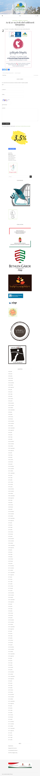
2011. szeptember (11, 728)
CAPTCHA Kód (4, 104)
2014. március (10, 667)
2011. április (10, 739)
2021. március (10, 482)
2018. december (11, 538)
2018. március (10, 558)
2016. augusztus (11, 601)
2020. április (10, 502)
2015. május (10, 635)
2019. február (10, 534)
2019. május (10, 527)
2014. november (11, 649)
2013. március (10, 689)
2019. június (10, 525)
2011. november (11, 723)
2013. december (11, 671)
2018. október (10, 543)
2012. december (11, 694)
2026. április (10, 375)
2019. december (11, 511)
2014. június (10, 660)
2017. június (10, 579)
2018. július (10, 549)
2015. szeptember (11, 626)
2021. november (11, 468)
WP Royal (11, 774)
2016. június (10, 606)
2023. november (11, 423)
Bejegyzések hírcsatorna (12, 748)
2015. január (10, 644)
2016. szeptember (11, 599)
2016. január (10, 617)
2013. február (10, 692)
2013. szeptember (11, 676)
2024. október (10, 407)
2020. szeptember (11, 495)
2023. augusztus (11, 430)
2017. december (11, 565)
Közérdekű (25, 20)
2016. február (10, 615)
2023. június (10, 434)
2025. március (10, 398)
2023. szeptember (11, 427)
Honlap (3, 94)
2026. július (10, 371)
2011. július (10, 732)
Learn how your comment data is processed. (22, 126)
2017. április (10, 583)
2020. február (10, 506)
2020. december (11, 488)
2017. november (11, 567)
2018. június (10, 552)
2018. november (11, 540)
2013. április (10, 687)
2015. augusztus (11, 628)
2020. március (10, 504)
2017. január (10, 590)
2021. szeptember (11, 473)
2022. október (10, 445)
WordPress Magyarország (12, 752)
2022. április (10, 457)
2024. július (10, 412)
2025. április (10, 396)
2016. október (10, 597)
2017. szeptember (11, 572)
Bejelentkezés (10, 745)
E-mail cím (4, 89)
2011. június (10, 735)
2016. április (10, 610)
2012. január (10, 719)
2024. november (11, 405)
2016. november (11, 595)
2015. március (10, 640)
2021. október (10, 470)
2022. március (10, 459)
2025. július (10, 389)
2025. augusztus (11, 387)
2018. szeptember (11, 545)
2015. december (11, 619)
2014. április (10, 665)
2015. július (10, 631)
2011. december (11, 721)
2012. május (10, 710)
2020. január (10, 509)
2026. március (10, 378)
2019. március (10, 531)
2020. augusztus (11, 497)
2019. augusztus (11, 520)
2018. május (10, 554)
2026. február (10, 380)
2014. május (10, 662)
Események (20, 20)
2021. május (10, 477)
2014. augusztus (11, 656)
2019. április (10, 529)
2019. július (10, 522)
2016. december (11, 592)
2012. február (10, 717)
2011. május (10, 737)
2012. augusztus (11, 703)
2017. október (10, 570)
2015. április (10, 637)
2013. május (10, 685)
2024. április (10, 414)
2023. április (10, 439)
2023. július (10, 432)
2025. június (10, 391)
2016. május (10, 608)
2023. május (10, 436)
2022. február (10, 461)
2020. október (10, 493)
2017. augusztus (11, 574)
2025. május (10, 394)
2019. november (11, 513)
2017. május (10, 581)
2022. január (10, 464)
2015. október (10, 624)
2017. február (10, 588)
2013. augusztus (11, 678)
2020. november (11, 491)
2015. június (10, 633)
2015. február (10, 642)
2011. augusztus (11, 730)
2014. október (10, 651)
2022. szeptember (11, 448)
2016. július (10, 604)
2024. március (10, 416)
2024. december (11, 403)
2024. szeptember (11, 409)
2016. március (10, 613)
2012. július (10, 705)
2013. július (10, 680)
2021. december (11, 466)
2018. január (10, 563)
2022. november (11, 443)
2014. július (10, 658)
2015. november (11, 622)
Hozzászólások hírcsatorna (12, 750)
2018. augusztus (11, 547)
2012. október (10, 698)
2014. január (10, 669)
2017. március (10, 586)
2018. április (10, 556)
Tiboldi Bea (4, 75)
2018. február (10, 561)
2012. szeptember (11, 701)
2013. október (10, 674)
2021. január (10, 486)
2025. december (11, 382)
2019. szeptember (11, 518)
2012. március (10, 714)
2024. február (10, 418)
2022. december (11, 441)
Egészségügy (15, 20)
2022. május (10, 455)
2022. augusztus (11, 450)
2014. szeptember (11, 653)
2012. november (11, 696)
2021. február (10, 484)
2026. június (10, 373)
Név (3, 84)
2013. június (10, 683)
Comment (3, 108)
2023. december (11, 421)
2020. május (10, 500)
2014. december (11, 647)
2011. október (10, 726)
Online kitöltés (12, 148)
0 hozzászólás (36, 75)
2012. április (10, 712)
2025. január (10, 400)
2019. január (10, 536)
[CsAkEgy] (20, 7)
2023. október (10, 425)
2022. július (10, 452)
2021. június (10, 475)
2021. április (10, 479)
